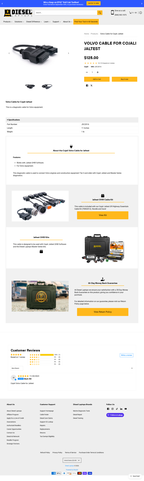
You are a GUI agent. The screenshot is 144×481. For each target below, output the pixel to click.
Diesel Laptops (69, 466)
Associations (11, 422)
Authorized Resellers (14, 425)
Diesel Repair (77, 414)
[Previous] (9, 53)
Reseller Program (13, 440)
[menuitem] (133, 12)
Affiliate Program (13, 414)
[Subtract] (87, 72)
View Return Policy (103, 312)
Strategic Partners (13, 444)
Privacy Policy (57, 452)
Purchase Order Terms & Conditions (91, 452)
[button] (87, 86)
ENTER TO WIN (93, 3)
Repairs (42, 425)
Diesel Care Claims (46, 418)
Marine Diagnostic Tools (81, 411)
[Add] (97, 72)
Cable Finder (44, 414)
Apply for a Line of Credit (15, 418)
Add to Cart (97, 79)
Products (94, 34)
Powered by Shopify (72, 470)
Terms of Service (70, 452)
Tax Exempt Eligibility (47, 436)
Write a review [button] (126, 355)
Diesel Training (78, 418)
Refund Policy (45, 452)
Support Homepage (47, 411)
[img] (23, 376)
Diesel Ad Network (13, 436)
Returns (42, 433)
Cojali (86, 67)
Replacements (45, 429)
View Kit (103, 215)
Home (86, 34)
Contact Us (11, 433)
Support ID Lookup (46, 422)
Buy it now (124, 79)
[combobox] (66, 12)
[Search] (99, 12)
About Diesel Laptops (14, 411)
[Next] (68, 53)
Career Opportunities (14, 429)
